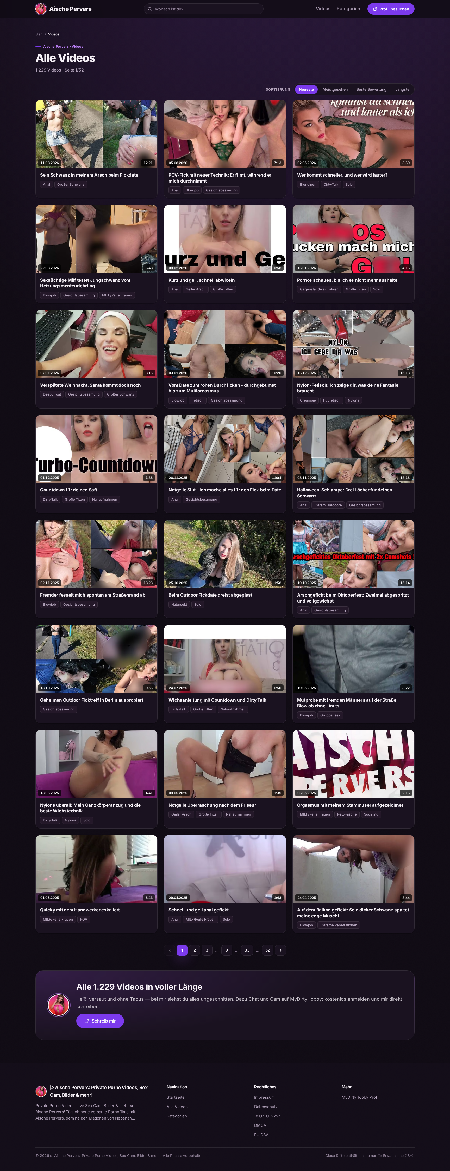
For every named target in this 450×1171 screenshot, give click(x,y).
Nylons (353, 400)
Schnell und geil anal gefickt (198, 910)
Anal (46, 184)
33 (247, 950)
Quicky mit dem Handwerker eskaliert (80, 910)
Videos (323, 8)
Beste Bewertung (371, 89)
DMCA (260, 1125)
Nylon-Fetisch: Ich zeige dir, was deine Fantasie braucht (347, 388)
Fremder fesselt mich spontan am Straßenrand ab (92, 595)
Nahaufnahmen (104, 499)
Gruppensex (330, 715)
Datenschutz (266, 1106)
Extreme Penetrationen (338, 925)
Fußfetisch (332, 400)
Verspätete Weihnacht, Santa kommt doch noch (90, 385)
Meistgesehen (335, 89)
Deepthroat (52, 394)
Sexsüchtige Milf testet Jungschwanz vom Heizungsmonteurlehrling (85, 282)
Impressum (264, 1097)
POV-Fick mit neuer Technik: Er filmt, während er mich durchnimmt (219, 177)
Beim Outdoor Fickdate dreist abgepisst (210, 595)
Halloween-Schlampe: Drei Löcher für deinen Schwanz (344, 492)
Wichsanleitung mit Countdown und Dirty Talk (217, 700)
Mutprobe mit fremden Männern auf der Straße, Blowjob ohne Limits (347, 702)
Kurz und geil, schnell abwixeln (201, 280)
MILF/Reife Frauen (117, 295)
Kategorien (348, 8)
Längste (402, 89)
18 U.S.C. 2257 (267, 1116)
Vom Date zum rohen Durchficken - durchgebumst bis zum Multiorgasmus (222, 388)
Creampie (308, 400)
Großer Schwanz (70, 184)
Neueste (306, 89)
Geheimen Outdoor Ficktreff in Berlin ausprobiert (91, 700)
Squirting (371, 814)
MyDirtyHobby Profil (378, 1097)
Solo (349, 184)
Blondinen (308, 184)
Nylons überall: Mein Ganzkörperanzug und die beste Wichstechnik (90, 808)
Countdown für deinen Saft (68, 490)
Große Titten (223, 289)
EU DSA (261, 1134)
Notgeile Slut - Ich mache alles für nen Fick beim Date (224, 490)
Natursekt (179, 604)
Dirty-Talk (331, 184)
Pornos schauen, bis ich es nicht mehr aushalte (347, 280)
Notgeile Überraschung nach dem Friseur (212, 805)
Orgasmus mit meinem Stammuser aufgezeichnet (350, 805)
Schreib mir (108, 1022)
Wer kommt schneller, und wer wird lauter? (342, 175)
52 (267, 950)
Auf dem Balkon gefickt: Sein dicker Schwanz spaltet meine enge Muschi (353, 912)
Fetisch (198, 400)
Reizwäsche (347, 814)
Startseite (176, 1097)
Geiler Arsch (196, 289)
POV (83, 919)
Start (39, 34)
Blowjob (192, 190)
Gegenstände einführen (319, 289)
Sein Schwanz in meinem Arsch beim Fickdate (89, 175)
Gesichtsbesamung (222, 190)
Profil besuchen (397, 10)
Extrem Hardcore (328, 505)
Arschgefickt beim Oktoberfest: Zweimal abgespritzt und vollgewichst (353, 597)
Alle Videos (177, 1106)
